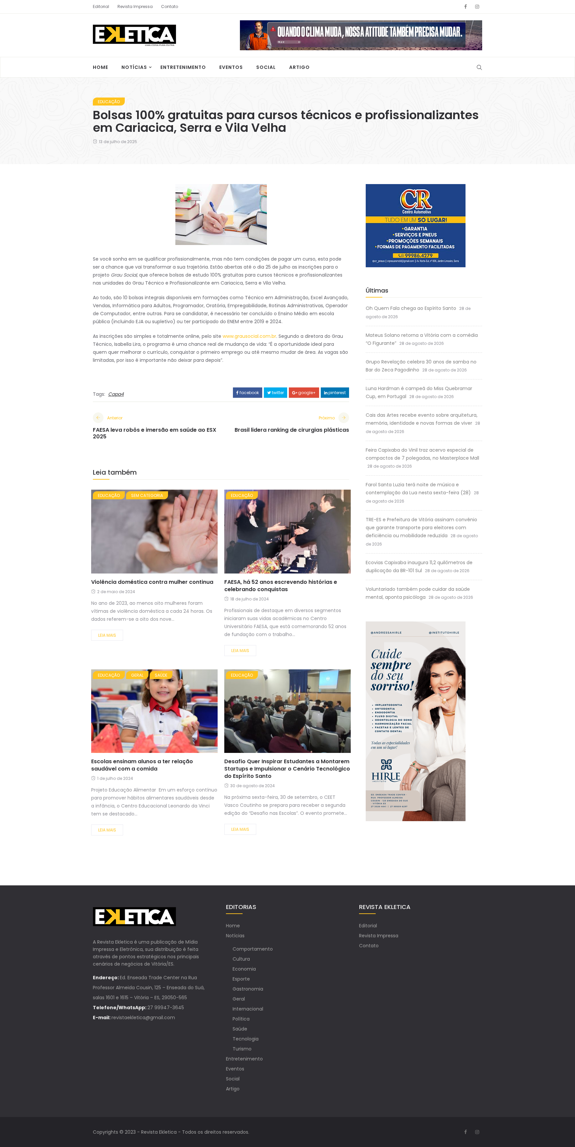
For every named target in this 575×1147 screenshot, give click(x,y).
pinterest (336, 392)
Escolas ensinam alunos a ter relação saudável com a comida (142, 765)
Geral (137, 675)
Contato (169, 6)
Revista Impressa (135, 6)
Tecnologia (246, 1038)
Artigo (299, 67)
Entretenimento (183, 67)
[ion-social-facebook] (466, 7)
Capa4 (116, 394)
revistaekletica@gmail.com (143, 1017)
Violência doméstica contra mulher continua (153, 582)
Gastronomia (248, 989)
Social (266, 67)
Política (241, 1019)
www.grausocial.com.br (249, 336)
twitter (277, 392)
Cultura (241, 959)
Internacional (248, 1009)
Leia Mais (107, 635)
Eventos (231, 67)
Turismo (242, 1048)
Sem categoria (147, 495)
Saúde (161, 675)
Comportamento (253, 949)
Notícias (134, 67)
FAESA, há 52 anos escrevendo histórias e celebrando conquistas (280, 585)
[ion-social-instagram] (477, 7)
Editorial (101, 6)
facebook (249, 392)
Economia (244, 969)
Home (100, 67)
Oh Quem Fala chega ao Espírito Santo (411, 308)
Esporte (241, 979)
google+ (306, 392)
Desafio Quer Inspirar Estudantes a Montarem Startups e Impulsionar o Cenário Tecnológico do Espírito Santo (287, 769)
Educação (109, 102)
